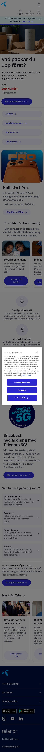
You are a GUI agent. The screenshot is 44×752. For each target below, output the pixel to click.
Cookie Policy (26, 375)
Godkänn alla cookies (22, 382)
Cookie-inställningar (22, 398)
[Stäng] (36, 352)
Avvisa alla (22, 390)
